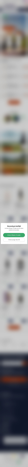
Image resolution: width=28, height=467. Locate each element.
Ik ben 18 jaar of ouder (14, 235)
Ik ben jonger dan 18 (14, 240)
